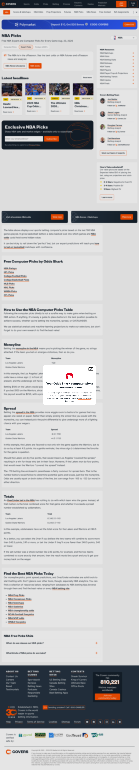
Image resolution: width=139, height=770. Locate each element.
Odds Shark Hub (84, 398)
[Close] (91, 369)
